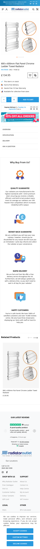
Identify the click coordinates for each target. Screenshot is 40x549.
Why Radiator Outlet (9, 481)
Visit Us (5, 489)
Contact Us (24, 485)
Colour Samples (8, 496)
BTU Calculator (25, 510)
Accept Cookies (20, 531)
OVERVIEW (6, 129)
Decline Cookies (20, 544)
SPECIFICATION (8, 135)
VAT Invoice (24, 499)
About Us (23, 481)
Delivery (23, 496)
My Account (24, 492)
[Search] (33, 9)
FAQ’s (4, 510)
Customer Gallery (8, 492)
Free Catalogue (7, 485)
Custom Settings (20, 537)
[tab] (20, 129)
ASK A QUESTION (9, 146)
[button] (17, 57)
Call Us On (5, 466)
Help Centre (24, 489)
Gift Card (5, 499)
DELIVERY (6, 141)
